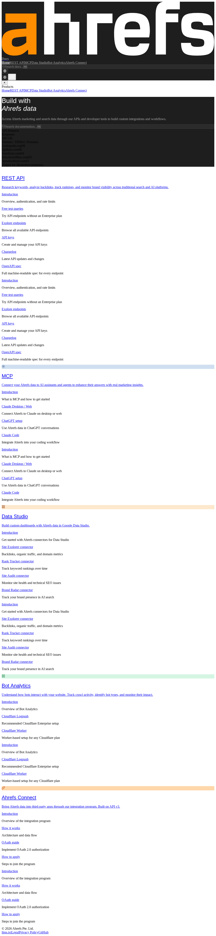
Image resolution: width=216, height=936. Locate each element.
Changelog (9, 251)
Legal (15, 932)
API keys (8, 237)
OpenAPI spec (11, 266)
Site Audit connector (15, 575)
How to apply (11, 857)
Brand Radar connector (17, 590)
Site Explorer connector (17, 547)
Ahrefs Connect (76, 62)
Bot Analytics (56, 62)
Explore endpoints (14, 223)
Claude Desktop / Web (17, 406)
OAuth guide (10, 842)
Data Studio (39, 62)
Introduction (10, 194)
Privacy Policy (28, 932)
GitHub (43, 932)
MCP (28, 62)
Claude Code (10, 435)
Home (6, 62)
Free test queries (12, 208)
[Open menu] (12, 77)
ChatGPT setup (12, 421)
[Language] (5, 71)
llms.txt (6, 932)
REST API (17, 62)
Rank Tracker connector (18, 561)
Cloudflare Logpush (15, 716)
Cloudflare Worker (14, 730)
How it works (11, 828)
